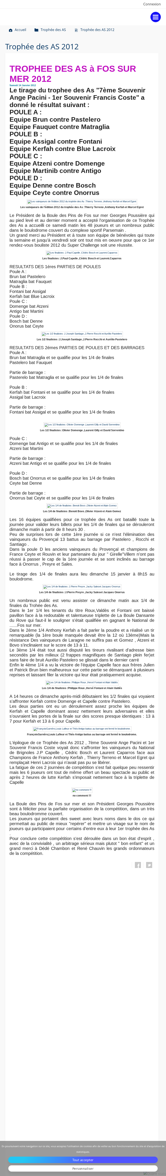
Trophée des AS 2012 (97, 29)
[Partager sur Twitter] (149, 865)
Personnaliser (83, 1169)
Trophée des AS (53, 29)
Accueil (20, 29)
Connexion (152, 4)
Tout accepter (83, 1160)
